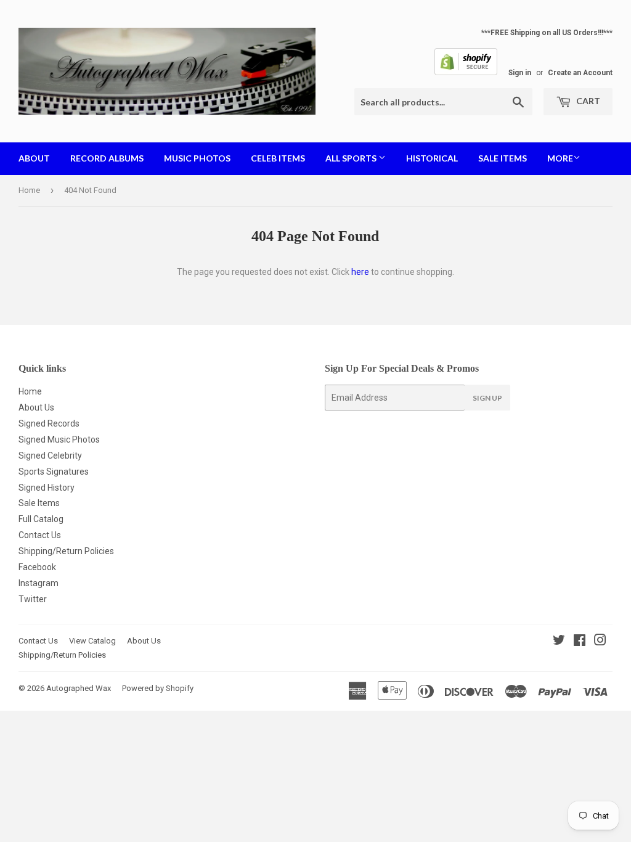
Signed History (46, 488)
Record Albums (107, 158)
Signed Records (48, 423)
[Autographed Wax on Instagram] (600, 642)
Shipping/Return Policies (66, 551)
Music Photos (197, 158)
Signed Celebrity (50, 455)
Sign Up (487, 398)
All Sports (351, 158)
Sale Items (502, 158)
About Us (36, 407)
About (34, 158)
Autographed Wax (78, 688)
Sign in (519, 72)
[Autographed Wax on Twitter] (559, 642)
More (560, 158)
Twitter (32, 599)
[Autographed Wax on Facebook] (579, 642)
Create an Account (580, 72)
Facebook (37, 567)
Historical (432, 158)
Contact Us (39, 535)
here (360, 272)
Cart (587, 101)
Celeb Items (278, 158)
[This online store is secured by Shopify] (465, 72)
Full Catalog (40, 519)
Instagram (38, 583)
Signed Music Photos (59, 439)
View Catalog (92, 640)
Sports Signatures (53, 471)
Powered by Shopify (157, 688)
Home (29, 190)
